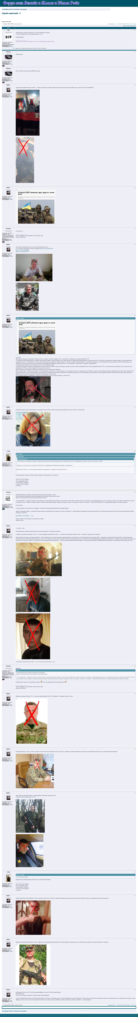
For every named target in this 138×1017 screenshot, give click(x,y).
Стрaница (110, 23)
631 (10, 96)
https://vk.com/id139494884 (22, 250)
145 (119, 23)
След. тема (133, 26)
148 (125, 23)
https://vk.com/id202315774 (22, 251)
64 (9, 239)
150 (129, 23)
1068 (10, 507)
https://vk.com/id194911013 (46, 248)
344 (10, 46)
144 (118, 23)
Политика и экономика (20, 9)
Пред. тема (126, 26)
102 (9, 506)
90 (9, 240)
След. (134, 23)
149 (127, 23)
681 (10, 64)
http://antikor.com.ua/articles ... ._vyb (24, 515)
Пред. (113, 23)
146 (121, 23)
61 (9, 95)
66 (9, 465)
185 (132, 23)
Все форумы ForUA (7, 9)
